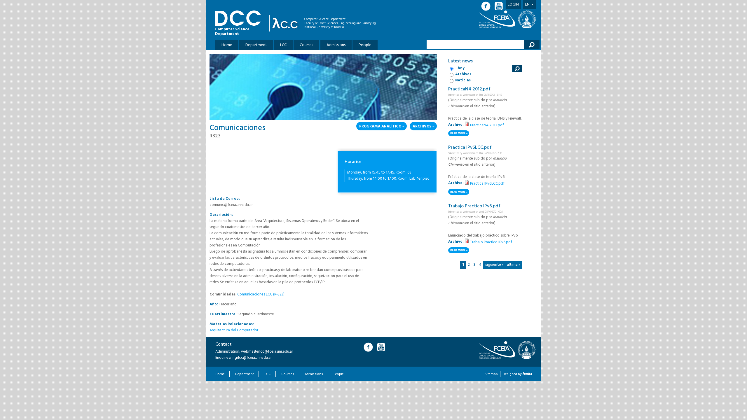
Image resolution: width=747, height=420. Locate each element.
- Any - (461, 68)
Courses (306, 45)
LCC (283, 45)
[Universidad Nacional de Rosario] (527, 19)
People (365, 45)
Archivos (422, 126)
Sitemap (491, 374)
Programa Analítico (380, 126)
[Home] (286, 23)
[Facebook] (487, 6)
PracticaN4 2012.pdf (469, 89)
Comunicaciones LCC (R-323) (261, 294)
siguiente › (494, 265)
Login (513, 4)
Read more (459, 134)
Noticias (463, 80)
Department (256, 45)
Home (226, 45)
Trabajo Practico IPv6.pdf (474, 206)
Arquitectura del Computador (234, 330)
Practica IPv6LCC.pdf (470, 147)
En (527, 4)
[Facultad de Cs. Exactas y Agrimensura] (498, 19)
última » (514, 265)
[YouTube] (499, 6)
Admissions (336, 45)
